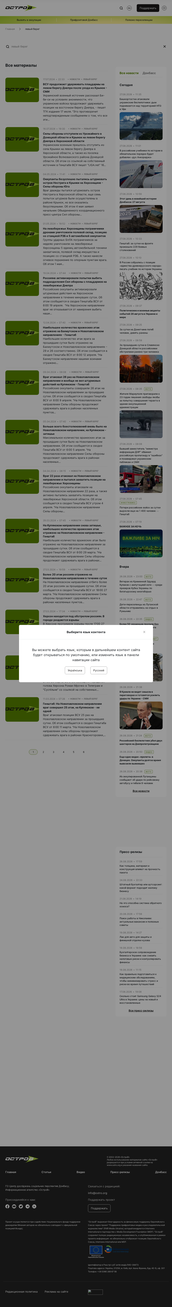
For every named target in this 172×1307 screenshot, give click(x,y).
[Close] (144, 632)
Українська (75, 670)
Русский (98, 670)
